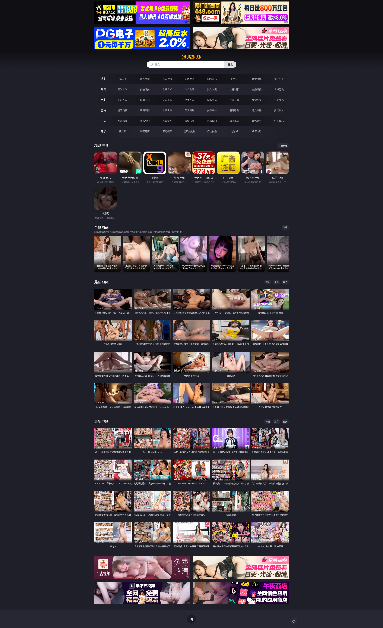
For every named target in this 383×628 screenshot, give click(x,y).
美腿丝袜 (212, 110)
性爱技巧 (279, 120)
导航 (104, 131)
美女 (268, 282)
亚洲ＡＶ (122, 89)
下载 (285, 227)
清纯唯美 (234, 110)
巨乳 (276, 282)
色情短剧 (257, 131)
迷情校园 (212, 120)
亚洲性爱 (122, 100)
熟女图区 (257, 110)
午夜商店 (145, 131)
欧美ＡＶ (167, 89)
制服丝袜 (212, 100)
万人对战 (167, 79)
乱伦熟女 (257, 100)
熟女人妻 (212, 89)
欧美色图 (167, 110)
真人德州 (145, 79)
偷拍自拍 (145, 100)
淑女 (276, 421)
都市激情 (122, 120)
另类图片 (279, 110)
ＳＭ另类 (279, 89)
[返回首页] (293, 621)
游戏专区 (189, 79)
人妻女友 (167, 120)
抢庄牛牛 (279, 79)
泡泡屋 (234, 131)
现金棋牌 (257, 79)
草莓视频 (167, 131)
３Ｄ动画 (189, 89)
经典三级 (234, 100)
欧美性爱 (189, 100)
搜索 (230, 64)
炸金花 (234, 79)
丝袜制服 (234, 89)
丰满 (268, 421)
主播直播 (257, 89)
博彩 (104, 79)
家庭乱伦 (145, 120)
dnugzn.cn (191, 57)
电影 (104, 100)
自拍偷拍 (145, 89)
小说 (104, 121)
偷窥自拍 (122, 110)
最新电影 (101, 421)
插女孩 (122, 131)
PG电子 (122, 79)
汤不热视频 (190, 131)
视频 (104, 89)
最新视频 (101, 282)
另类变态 (279, 100)
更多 (285, 282)
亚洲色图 (145, 110)
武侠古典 (189, 120)
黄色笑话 (257, 120)
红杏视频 (212, 131)
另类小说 (234, 120)
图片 (104, 110)
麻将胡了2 (211, 79)
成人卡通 (167, 100)
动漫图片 (189, 110)
